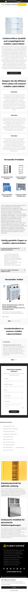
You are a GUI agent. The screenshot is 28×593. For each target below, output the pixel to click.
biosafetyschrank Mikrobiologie (10, 428)
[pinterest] (24, 569)
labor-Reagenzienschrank (9, 444)
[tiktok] (21, 569)
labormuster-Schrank (8, 450)
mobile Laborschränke (8, 436)
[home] (10, 4)
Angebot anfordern (22, 4)
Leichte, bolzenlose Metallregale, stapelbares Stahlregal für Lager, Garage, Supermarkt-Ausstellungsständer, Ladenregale (21, 177)
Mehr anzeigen (5, 316)
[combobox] (6, 386)
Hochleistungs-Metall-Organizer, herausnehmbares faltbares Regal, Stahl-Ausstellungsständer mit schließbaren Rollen (7, 177)
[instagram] (17, 569)
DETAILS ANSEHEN (7, 169)
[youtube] (7, 569)
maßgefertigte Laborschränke (10, 434)
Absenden (14, 411)
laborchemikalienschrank (9, 431)
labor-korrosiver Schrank (8, 442)
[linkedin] (11, 569)
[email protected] (11, 0)
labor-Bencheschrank (8, 447)
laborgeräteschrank (20, 447)
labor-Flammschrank (8, 439)
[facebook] (4, 569)
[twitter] (14, 569)
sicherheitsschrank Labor (8, 426)
